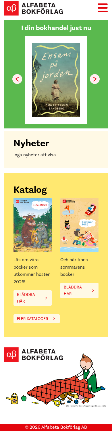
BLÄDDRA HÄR (26, 298)
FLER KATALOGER (32, 319)
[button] (95, 79)
